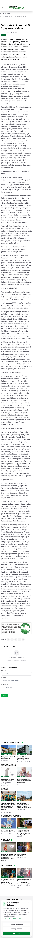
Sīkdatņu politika (17, 918)
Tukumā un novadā (6, 754)
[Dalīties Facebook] (8, 639)
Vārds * (3, 671)
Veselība (4, 851)
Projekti (7, 13)
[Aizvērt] (29, 903)
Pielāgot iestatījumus (17, 924)
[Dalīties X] (12, 639)
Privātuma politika (7, 918)
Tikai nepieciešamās (16, 929)
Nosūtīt (5, 696)
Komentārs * (5, 684)
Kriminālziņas (5, 776)
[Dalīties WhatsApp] (19, 639)
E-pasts (3, 677)
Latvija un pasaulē (6, 827)
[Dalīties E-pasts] (23, 639)
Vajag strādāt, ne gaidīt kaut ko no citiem (14, 16)
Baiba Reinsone (6, 32)
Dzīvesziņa (4, 877)
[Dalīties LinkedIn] (15, 639)
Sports (3, 800)
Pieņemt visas (16, 933)
